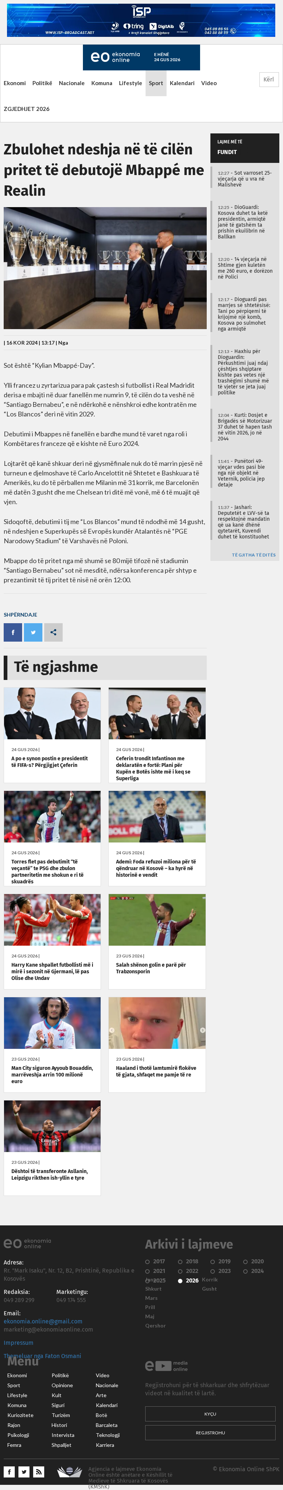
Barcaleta (107, 1425)
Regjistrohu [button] (210, 1432)
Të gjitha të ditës (254, 555)
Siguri (58, 1405)
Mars (151, 1298)
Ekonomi (15, 83)
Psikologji (18, 1435)
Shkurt (153, 1288)
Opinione (62, 1385)
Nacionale (72, 83)
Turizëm (61, 1415)
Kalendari (182, 83)
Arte (101, 1395)
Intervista (63, 1435)
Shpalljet (61, 1445)
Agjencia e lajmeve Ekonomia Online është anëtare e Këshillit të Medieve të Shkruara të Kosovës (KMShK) (130, 1478)
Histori (59, 1425)
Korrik (210, 1279)
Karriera (105, 1445)
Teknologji (108, 1435)
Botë (101, 1415)
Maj (149, 1316)
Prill (150, 1307)
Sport (156, 83)
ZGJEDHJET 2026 (26, 108)
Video (209, 83)
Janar (151, 1279)
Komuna (101, 83)
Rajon (13, 1425)
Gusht (209, 1288)
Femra (14, 1445)
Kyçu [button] (210, 1414)
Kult (57, 1395)
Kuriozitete (20, 1415)
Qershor (155, 1325)
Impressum (19, 1343)
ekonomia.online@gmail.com (43, 1322)
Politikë (42, 83)
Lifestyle (130, 83)
